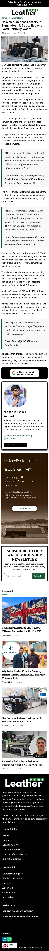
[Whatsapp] (9, 939)
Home (4, 18)
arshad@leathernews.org (19, 435)
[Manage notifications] (4, 947)
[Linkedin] (4, 939)
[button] (4, 11)
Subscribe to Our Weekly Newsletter (24, 2)
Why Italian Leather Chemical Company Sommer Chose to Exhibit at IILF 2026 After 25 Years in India (23, 675)
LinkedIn (11, 438)
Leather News (16, 18)
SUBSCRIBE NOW (24, 5)
